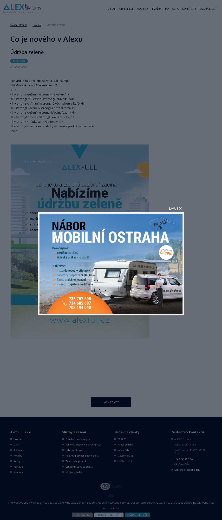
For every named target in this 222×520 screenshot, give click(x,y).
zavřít (173, 208)
